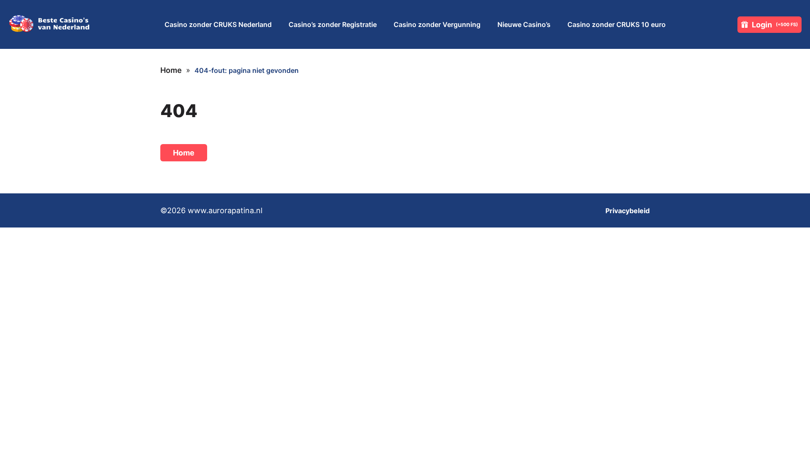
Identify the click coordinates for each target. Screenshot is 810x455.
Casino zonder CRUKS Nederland (218, 24)
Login (775, 24)
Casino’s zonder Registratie (333, 24)
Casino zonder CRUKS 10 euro (616, 24)
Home (171, 70)
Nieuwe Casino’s (524, 24)
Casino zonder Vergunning (437, 24)
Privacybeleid (627, 210)
